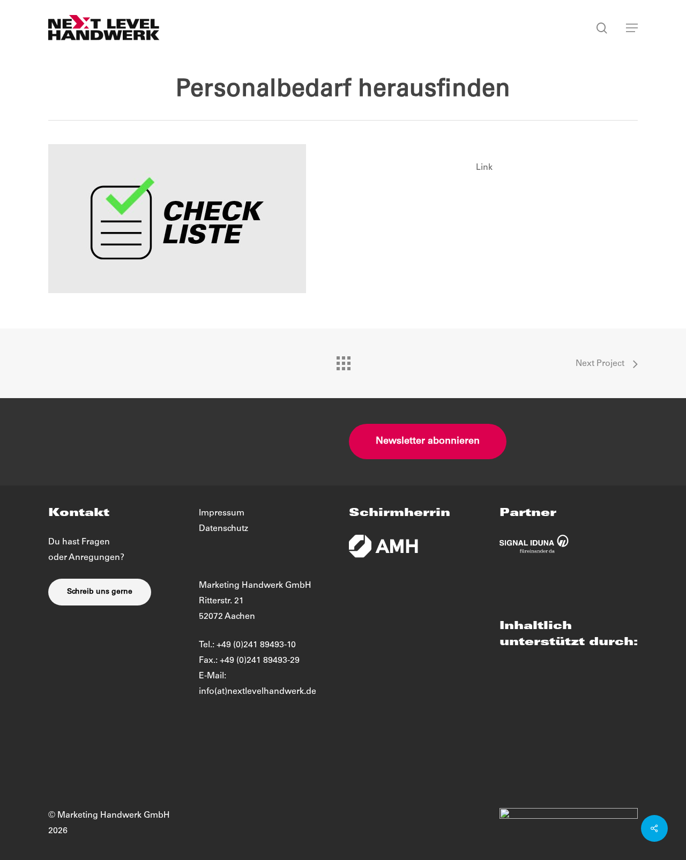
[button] (632, 28)
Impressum (221, 513)
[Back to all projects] (343, 360)
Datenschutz (223, 529)
